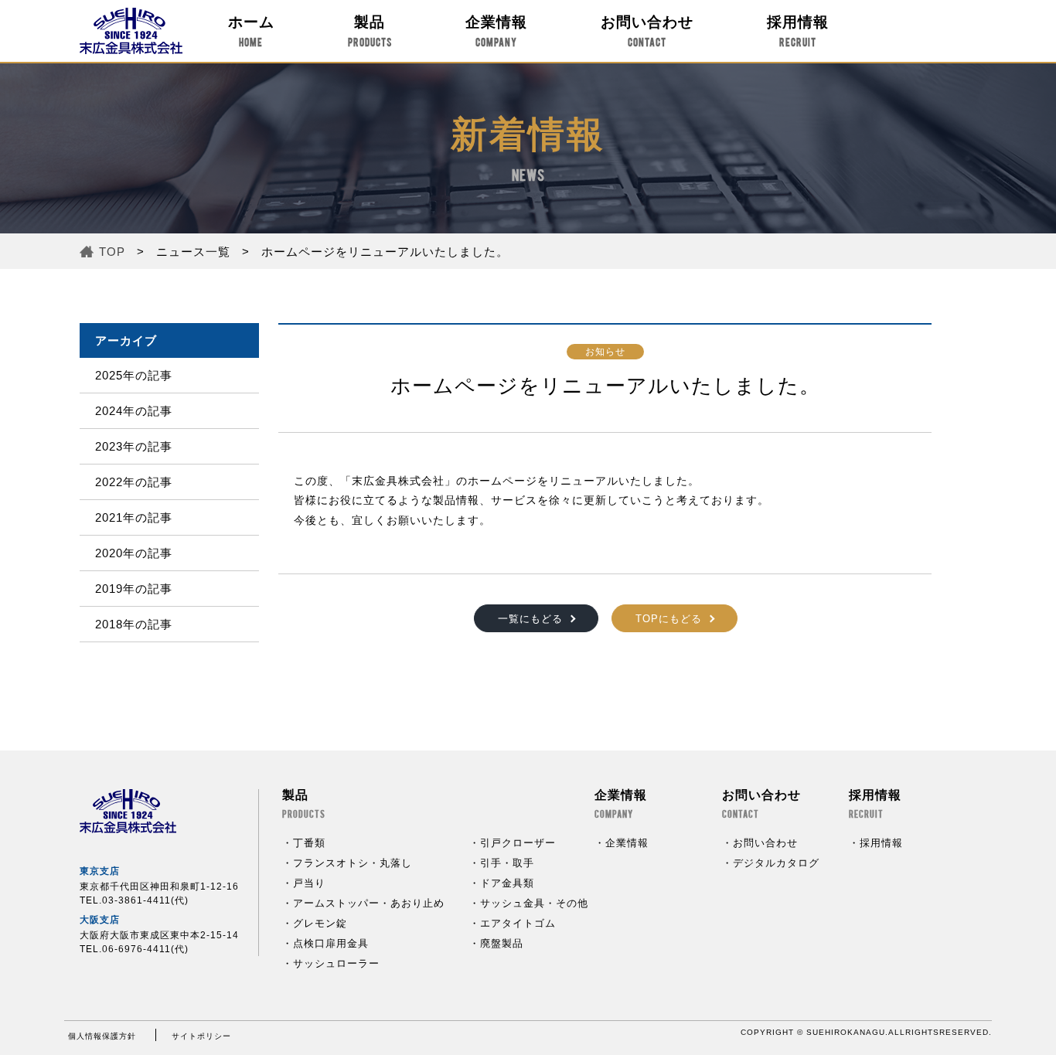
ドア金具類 (507, 883)
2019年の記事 (133, 588)
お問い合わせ (647, 30)
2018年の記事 (133, 624)
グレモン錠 (320, 923)
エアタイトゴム (518, 923)
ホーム (251, 30)
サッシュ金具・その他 (534, 903)
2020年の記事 (133, 553)
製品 (370, 30)
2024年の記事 (133, 410)
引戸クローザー (518, 843)
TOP (112, 251)
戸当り (309, 883)
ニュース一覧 (193, 251)
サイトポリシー (201, 1036)
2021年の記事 (133, 517)
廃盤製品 (501, 943)
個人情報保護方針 (102, 1036)
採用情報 (798, 30)
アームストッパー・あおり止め (369, 903)
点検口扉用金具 (331, 943)
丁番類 (309, 843)
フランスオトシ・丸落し (352, 863)
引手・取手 (507, 863)
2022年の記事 (133, 481)
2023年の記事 (133, 446)
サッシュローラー (336, 963)
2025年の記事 (133, 375)
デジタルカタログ (776, 863)
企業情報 (496, 30)
